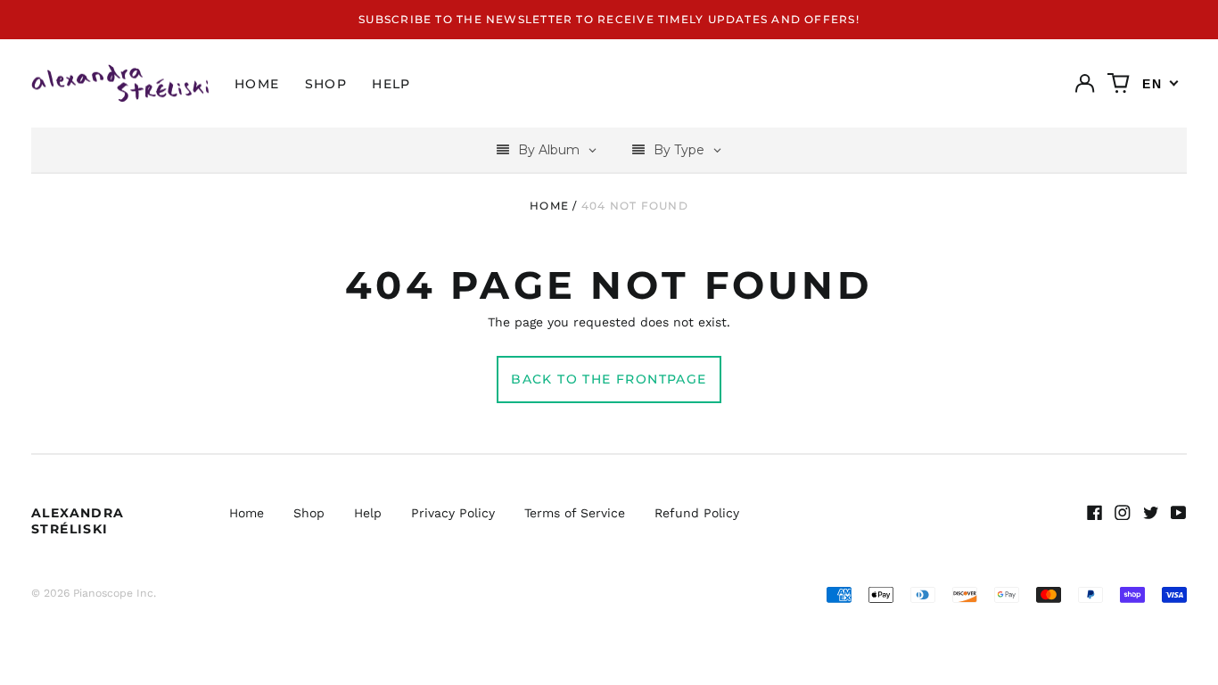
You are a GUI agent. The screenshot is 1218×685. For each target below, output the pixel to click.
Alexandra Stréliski (78, 521)
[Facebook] (1095, 513)
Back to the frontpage (608, 379)
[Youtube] (1179, 513)
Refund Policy (696, 513)
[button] (1119, 84)
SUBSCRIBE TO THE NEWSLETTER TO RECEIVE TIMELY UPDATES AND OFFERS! (609, 19)
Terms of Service (574, 513)
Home (257, 84)
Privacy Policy (453, 513)
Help (391, 84)
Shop (326, 84)
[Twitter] (1151, 513)
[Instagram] (1123, 513)
